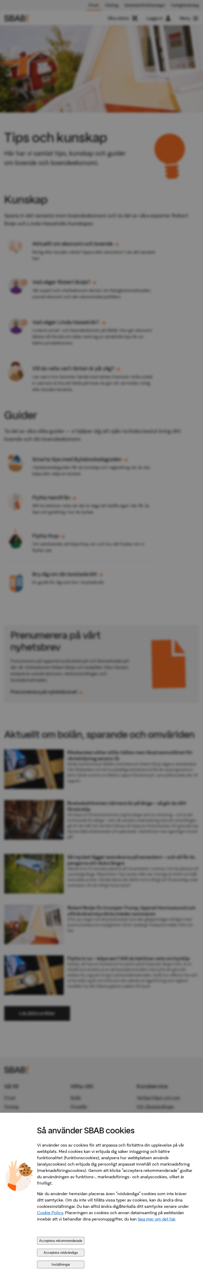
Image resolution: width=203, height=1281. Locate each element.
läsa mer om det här (156, 1219)
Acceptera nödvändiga (61, 1253)
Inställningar (61, 1264)
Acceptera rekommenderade (60, 1241)
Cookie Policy (50, 1212)
